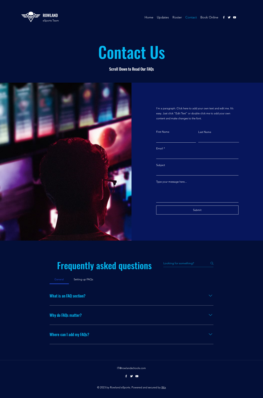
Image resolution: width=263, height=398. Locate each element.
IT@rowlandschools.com (131, 368)
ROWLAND (50, 15)
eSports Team (51, 20)
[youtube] (234, 17)
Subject (160, 165)
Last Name (204, 132)
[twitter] (229, 17)
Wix (163, 387)
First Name (162, 131)
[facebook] (224, 17)
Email (159, 148)
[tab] (59, 279)
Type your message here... (171, 181)
